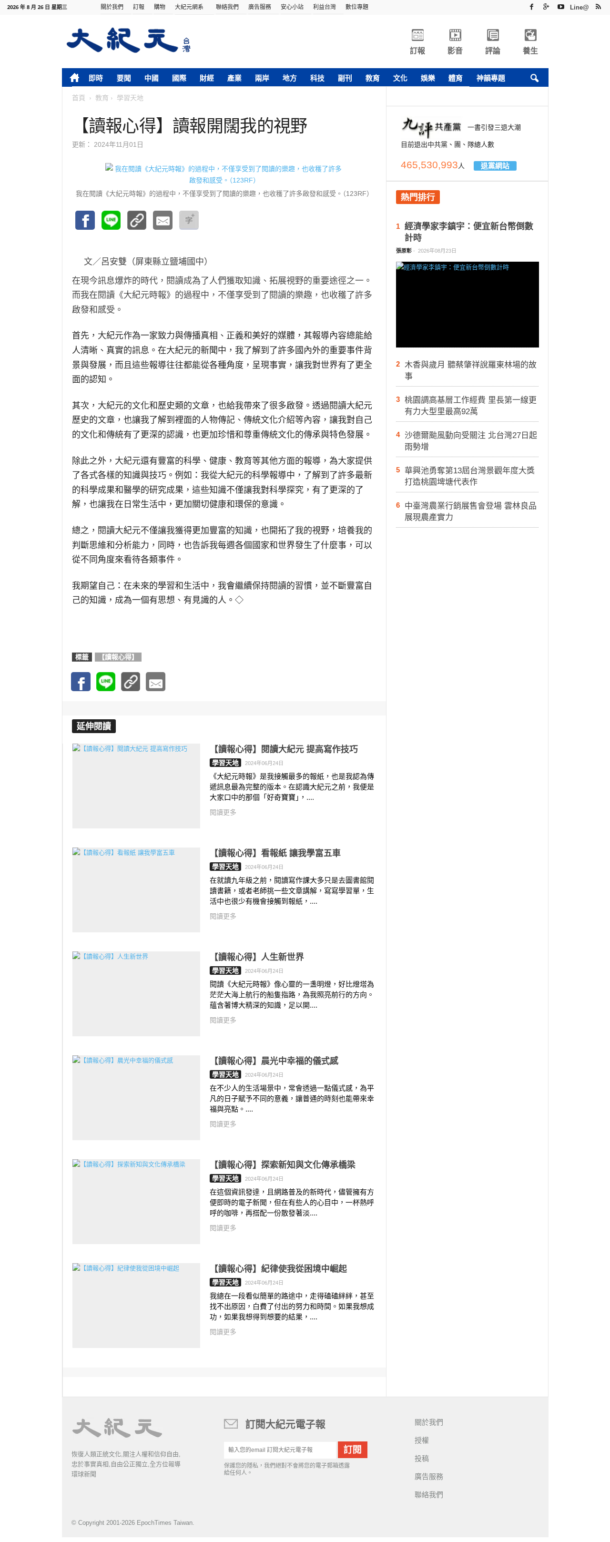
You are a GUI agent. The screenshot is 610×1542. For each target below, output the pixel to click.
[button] (534, 78)
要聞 (124, 78)
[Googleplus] (546, 6)
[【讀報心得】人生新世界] (136, 993)
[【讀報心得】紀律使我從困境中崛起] (136, 1305)
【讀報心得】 (118, 657)
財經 (207, 78)
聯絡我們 (227, 7)
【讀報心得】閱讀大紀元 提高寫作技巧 (284, 749)
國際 (179, 78)
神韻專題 (491, 78)
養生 (530, 51)
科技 (317, 78)
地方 (290, 78)
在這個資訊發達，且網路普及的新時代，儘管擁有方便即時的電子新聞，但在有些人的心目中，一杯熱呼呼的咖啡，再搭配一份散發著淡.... (292, 1202)
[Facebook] (531, 6)
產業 (234, 78)
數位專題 (357, 7)
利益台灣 (324, 7)
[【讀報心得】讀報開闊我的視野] (111, 225)
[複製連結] (136, 225)
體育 (455, 78)
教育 (373, 78)
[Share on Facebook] (85, 225)
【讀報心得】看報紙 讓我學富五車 (275, 853)
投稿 (422, 1458)
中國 (151, 78)
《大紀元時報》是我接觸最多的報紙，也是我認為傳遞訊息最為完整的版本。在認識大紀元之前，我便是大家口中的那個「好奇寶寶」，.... (292, 786)
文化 (400, 78)
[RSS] (598, 6)
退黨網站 (495, 166)
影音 (455, 51)
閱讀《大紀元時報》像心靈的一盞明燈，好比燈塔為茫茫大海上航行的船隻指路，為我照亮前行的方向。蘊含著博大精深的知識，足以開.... (292, 994)
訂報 (138, 7)
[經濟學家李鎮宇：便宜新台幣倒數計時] (467, 308)
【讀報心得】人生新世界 (257, 957)
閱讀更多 (223, 812)
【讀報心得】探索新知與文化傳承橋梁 (283, 1165)
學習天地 (225, 762)
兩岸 (262, 78)
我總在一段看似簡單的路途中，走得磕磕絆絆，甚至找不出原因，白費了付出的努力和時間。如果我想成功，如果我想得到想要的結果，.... (292, 1306)
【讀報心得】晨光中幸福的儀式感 (274, 1061)
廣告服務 (259, 7)
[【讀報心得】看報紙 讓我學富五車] (136, 890)
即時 (96, 78)
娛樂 (428, 78)
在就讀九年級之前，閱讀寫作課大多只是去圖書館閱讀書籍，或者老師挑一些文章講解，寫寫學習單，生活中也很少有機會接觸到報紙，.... (292, 890)
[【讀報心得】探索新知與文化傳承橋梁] (136, 1201)
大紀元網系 (189, 7)
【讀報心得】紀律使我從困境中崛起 (278, 1269)
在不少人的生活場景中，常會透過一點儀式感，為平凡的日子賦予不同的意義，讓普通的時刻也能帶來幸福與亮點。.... (292, 1098)
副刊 (345, 78)
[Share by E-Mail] (163, 225)
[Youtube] (561, 6)
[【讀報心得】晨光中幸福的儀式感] (136, 1097)
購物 (159, 7)
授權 (422, 1440)
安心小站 (292, 7)
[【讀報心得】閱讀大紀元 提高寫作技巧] (136, 786)
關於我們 (112, 7)
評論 (492, 51)
